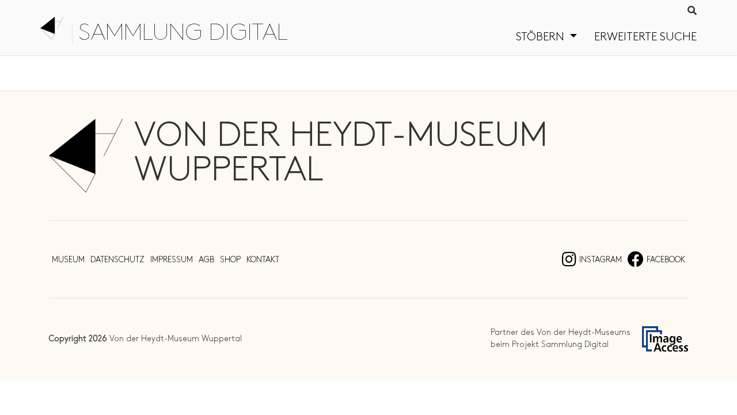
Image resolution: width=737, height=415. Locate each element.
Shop (230, 259)
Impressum (171, 259)
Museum (68, 259)
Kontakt (262, 259)
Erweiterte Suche (645, 37)
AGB (206, 259)
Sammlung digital (183, 33)
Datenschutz (117, 259)
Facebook (666, 259)
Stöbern (541, 37)
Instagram (600, 259)
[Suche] (692, 11)
